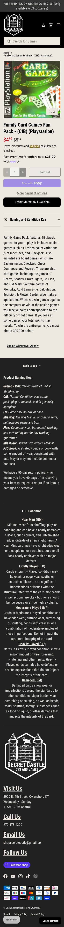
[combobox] (32, 41)
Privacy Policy (20, 914)
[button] (51, 25)
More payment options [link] (32, 193)
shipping (35, 146)
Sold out (45, 172)
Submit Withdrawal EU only (23, 345)
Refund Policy (37, 914)
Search (6, 914)
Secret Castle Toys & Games (25, 907)
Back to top (30, 366)
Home (6, 53)
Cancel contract (50, 920)
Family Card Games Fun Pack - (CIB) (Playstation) (27, 55)
